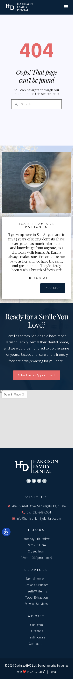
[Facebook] (28, 481)
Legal (53, 672)
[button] (66, 6)
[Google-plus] (34, 481)
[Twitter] (39, 481)
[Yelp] (44, 481)
